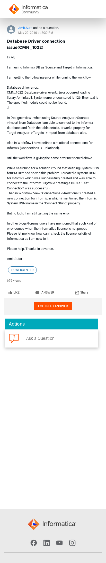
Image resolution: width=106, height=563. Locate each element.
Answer (47, 292)
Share (84, 292)
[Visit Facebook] (33, 542)
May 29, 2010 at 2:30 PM (35, 33)
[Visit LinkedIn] (46, 542)
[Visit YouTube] (59, 542)
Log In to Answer (53, 306)
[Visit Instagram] (72, 542)
